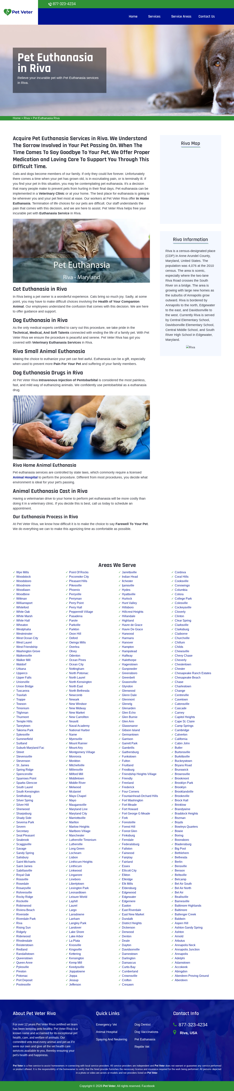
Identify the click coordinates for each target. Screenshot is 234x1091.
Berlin (178, 861)
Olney (73, 651)
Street (20, 752)
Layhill (73, 901)
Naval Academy (79, 725)
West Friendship (26, 646)
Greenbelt (128, 677)
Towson (21, 703)
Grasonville (129, 681)
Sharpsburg (23, 813)
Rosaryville (23, 888)
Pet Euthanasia (145, 1039)
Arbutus (180, 940)
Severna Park (25, 822)
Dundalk (127, 918)
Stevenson (23, 760)
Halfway (127, 655)
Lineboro (75, 879)
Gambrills (128, 747)
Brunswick (181, 769)
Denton (126, 936)
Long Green (76, 848)
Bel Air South (183, 883)
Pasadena (75, 616)
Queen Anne (24, 962)
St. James (22, 765)
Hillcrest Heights (132, 611)
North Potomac (78, 673)
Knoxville (75, 945)
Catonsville (182, 703)
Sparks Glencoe (26, 782)
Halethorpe (129, 660)
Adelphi (180, 958)
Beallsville (181, 896)
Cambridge (182, 730)
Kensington (76, 958)
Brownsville (182, 774)
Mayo (72, 800)
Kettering (75, 953)
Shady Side (23, 817)
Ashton (179, 931)
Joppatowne (77, 971)
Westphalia (23, 629)
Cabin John (182, 743)
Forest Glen (129, 831)
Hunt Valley (129, 603)
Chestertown (183, 664)
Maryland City (78, 813)
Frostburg (128, 769)
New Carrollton (79, 717)
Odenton (74, 655)
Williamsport (24, 603)
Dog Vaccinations (146, 1032)
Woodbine (23, 594)
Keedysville (76, 967)
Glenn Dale (129, 695)
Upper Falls (23, 677)
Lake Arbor (76, 936)
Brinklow (180, 804)
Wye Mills (22, 572)
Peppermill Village (81, 611)
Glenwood (128, 690)
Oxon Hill (75, 633)
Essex (126, 866)
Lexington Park (79, 888)
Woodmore (23, 585)
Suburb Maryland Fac (30, 747)
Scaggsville (23, 844)
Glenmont (128, 699)
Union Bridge (24, 686)
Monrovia (75, 756)
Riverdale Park (26, 918)
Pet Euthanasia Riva (46, 118)
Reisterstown (24, 945)
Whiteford (22, 607)
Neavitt (73, 721)
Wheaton (22, 624)
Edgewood (129, 892)
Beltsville (181, 874)
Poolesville (23, 984)
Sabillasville (24, 870)
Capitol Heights (185, 717)
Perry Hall (75, 607)
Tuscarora (22, 690)
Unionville (22, 681)
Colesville (181, 603)
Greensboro (129, 673)
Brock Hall (181, 800)
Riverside (22, 914)
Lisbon (73, 857)
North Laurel (77, 677)
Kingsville (75, 949)
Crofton (126, 980)
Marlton (74, 822)
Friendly (127, 778)
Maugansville (77, 804)
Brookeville (182, 796)
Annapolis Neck (185, 945)
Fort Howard (130, 809)
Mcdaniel (75, 791)
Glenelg (127, 703)
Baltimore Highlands (188, 905)
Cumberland (130, 971)
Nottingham (76, 668)
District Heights (132, 923)
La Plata (74, 940)
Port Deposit (24, 980)
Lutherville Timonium (82, 839)
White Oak (23, 611)
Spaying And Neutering (111, 1039)
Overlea (74, 646)
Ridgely (21, 931)
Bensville (181, 866)
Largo (73, 910)
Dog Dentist (143, 1024)
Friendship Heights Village (139, 774)
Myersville (75, 738)
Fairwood (128, 853)
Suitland (21, 743)
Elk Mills (127, 883)
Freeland (128, 782)
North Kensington (80, 681)
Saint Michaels (25, 861)
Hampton (128, 646)
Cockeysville (183, 607)
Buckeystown (183, 760)
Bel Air (179, 892)
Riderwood (23, 936)
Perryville (75, 594)
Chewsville (182, 651)
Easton (126, 905)
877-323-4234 (64, 4)
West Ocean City (27, 638)
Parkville (74, 624)
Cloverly (180, 611)
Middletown (76, 778)
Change (180, 690)
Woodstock (23, 576)
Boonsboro (182, 839)
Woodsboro (23, 581)
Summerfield (24, 738)
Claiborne (181, 633)
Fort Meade (129, 804)
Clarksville (181, 624)
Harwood (128, 633)
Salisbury (22, 857)
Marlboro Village (79, 831)
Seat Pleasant (25, 835)
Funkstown (129, 756)
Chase (179, 681)
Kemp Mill (75, 962)
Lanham (74, 918)
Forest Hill (128, 826)
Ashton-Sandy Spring (189, 927)
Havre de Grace (132, 624)
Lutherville (76, 844)
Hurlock (127, 598)
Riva (27, 118)
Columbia (181, 589)
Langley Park (77, 923)
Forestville (128, 822)
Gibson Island (131, 730)
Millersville (76, 769)
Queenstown (24, 958)
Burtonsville (182, 752)
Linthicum (75, 866)
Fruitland (127, 765)
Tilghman (22, 712)
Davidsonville (131, 949)
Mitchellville (76, 765)
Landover (75, 927)
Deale (126, 940)
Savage (21, 848)
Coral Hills (181, 576)
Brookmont (182, 778)
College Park (183, 598)
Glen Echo (129, 712)
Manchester (76, 835)
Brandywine (182, 809)
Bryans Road (183, 765)
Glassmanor (130, 725)
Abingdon (181, 971)
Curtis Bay (128, 967)
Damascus (129, 962)
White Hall (23, 620)
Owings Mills (77, 642)
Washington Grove (28, 651)
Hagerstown (130, 664)
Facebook (148, 1086)
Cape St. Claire (185, 721)
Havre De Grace (132, 629)
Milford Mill (76, 774)
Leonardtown (77, 892)
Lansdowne (76, 914)
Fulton (126, 760)
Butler (178, 747)
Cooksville (181, 581)
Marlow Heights (79, 826)
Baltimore (181, 910)
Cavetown (181, 699)
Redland (21, 949)
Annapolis (181, 953)
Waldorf (21, 664)
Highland (128, 620)
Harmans (128, 638)
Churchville (182, 638)
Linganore (75, 874)
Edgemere (128, 901)
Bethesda (181, 857)
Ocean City (76, 664)
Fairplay (127, 857)
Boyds (179, 822)
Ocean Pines (77, 660)
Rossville (22, 879)
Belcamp (180, 879)
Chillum (180, 642)
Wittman (21, 598)
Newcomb (75, 695)
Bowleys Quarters (186, 826)
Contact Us (207, 16)
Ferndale (128, 839)
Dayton (126, 945)
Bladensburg (183, 844)
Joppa (73, 975)
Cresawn (128, 984)
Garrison (127, 738)
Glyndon (127, 686)
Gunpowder (129, 668)
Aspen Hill (181, 923)
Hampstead (129, 651)
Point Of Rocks (78, 572)
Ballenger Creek (185, 914)
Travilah (21, 695)
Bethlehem (182, 853)
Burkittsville (182, 756)
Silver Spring (24, 800)
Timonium (22, 708)
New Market (77, 712)
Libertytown (76, 883)
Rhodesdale (24, 940)
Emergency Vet (106, 1024)
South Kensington (27, 791)
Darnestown (130, 953)
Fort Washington (132, 800)
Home (17, 118)
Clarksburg (182, 629)
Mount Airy (76, 747)
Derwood (128, 931)
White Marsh (24, 616)
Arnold (179, 936)
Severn (21, 826)
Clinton (179, 616)
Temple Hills (24, 721)
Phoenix (74, 589)
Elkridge (127, 879)
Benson (180, 870)
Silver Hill (22, 804)
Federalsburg (130, 844)
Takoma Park (24, 730)
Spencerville (24, 774)
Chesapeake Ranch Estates (193, 673)
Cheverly (180, 660)
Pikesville (75, 585)
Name (73, 734)
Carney (179, 712)
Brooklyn (180, 787)
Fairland (127, 861)
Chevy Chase (184, 655)
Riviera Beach (25, 910)
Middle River (77, 782)
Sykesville (23, 734)
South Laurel (24, 787)
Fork (125, 817)
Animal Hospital (106, 1032)
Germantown (130, 734)
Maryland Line (78, 809)
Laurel (73, 905)
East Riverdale (131, 910)
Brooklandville (184, 791)
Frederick (128, 787)
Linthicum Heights (81, 861)
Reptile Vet (142, 1046)
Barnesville (182, 901)
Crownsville (129, 975)
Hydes (126, 589)
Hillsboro (128, 607)
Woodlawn (23, 589)
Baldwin (180, 918)
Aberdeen (181, 980)
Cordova (180, 572)
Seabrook (22, 839)
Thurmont (22, 717)
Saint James (24, 866)
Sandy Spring (25, 853)
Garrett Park (129, 743)
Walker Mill (23, 660)
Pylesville (22, 967)
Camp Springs (184, 725)
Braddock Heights (186, 813)
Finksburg (128, 835)
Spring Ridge (24, 769)
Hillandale (128, 616)
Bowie (179, 831)
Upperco (21, 673)
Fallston (127, 848)
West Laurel (24, 642)
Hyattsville (128, 594)
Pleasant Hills (78, 581)
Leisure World (78, 896)
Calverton (181, 734)
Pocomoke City (79, 576)
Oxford (73, 638)
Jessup (73, 980)
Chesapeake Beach (188, 677)
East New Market (133, 914)
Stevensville (24, 756)
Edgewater (129, 896)
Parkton (74, 629)
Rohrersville (24, 892)
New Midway (77, 708)
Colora (179, 594)
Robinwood (23, 905)
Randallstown (25, 953)
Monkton (74, 760)
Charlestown (183, 686)
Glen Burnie (129, 717)
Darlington (128, 958)
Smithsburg (23, 796)
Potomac (22, 975)
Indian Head (130, 576)
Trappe (20, 699)
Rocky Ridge (24, 896)
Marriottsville (77, 817)
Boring (179, 835)
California (181, 738)
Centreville (182, 695)
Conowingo (182, 585)
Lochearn (75, 853)
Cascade (180, 708)
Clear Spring (183, 620)
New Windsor (78, 703)
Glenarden (129, 708)
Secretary (22, 831)
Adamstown (182, 962)
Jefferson (75, 984)
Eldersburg (129, 888)
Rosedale (22, 883)
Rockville (22, 901)
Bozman (180, 817)
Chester (180, 668)
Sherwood (23, 809)
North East (76, 686)
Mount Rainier (78, 743)
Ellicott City (129, 870)
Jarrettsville (129, 572)
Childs (179, 646)
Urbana (21, 668)
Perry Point (76, 603)
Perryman (75, 598)
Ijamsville (128, 585)
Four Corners (130, 791)
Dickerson (128, 927)
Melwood (75, 787)
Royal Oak (23, 874)
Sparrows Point (26, 778)
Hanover (127, 642)
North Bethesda (79, 690)
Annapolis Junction (187, 949)
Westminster (24, 633)
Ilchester (127, 581)
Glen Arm (128, 721)
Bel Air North (183, 888)
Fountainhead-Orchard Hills (140, 796)
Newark (74, 699)
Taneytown (23, 725)
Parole (73, 620)
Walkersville (24, 655)
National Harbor (79, 730)
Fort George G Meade (136, 813)
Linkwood (75, 870)
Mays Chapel (77, 796)
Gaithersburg (130, 752)
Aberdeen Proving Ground (192, 975)
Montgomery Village (82, 752)
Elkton (126, 874)
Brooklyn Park (184, 782)
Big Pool (180, 848)
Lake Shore (76, 931)
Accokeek (181, 967)
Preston (21, 971)
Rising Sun (23, 927)
